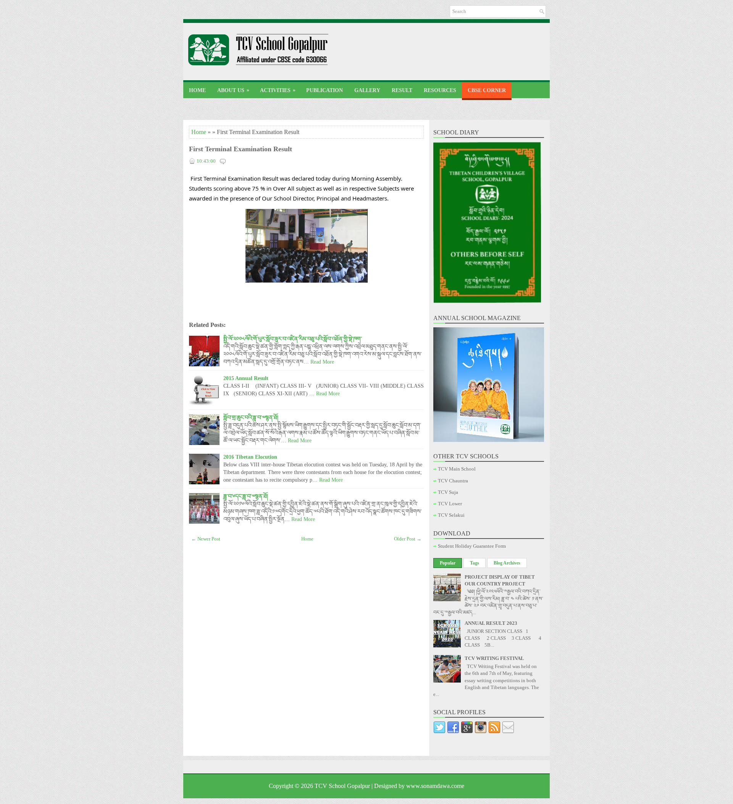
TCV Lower (450, 503)
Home (197, 90)
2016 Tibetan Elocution (250, 457)
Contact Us (206, 108)
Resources (440, 90)
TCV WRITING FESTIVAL (494, 658)
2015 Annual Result (245, 378)
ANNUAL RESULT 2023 (491, 623)
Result (402, 90)
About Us (233, 90)
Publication (324, 90)
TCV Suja (448, 492)
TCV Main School (457, 469)
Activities (277, 90)
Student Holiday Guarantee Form (472, 546)
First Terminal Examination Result (240, 149)
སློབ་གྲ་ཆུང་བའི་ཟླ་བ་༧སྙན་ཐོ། (250, 417)
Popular (447, 563)
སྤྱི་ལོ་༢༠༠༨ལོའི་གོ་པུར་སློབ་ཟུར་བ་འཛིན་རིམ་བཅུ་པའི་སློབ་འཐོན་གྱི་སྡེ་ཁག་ (292, 339)
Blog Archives (507, 563)
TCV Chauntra (453, 481)
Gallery (367, 90)
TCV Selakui (451, 515)
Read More (322, 362)
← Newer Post (205, 539)
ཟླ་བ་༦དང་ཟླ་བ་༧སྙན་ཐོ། (245, 496)
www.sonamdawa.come (435, 786)
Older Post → (407, 539)
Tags (474, 563)
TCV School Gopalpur (342, 786)
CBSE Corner (487, 90)
